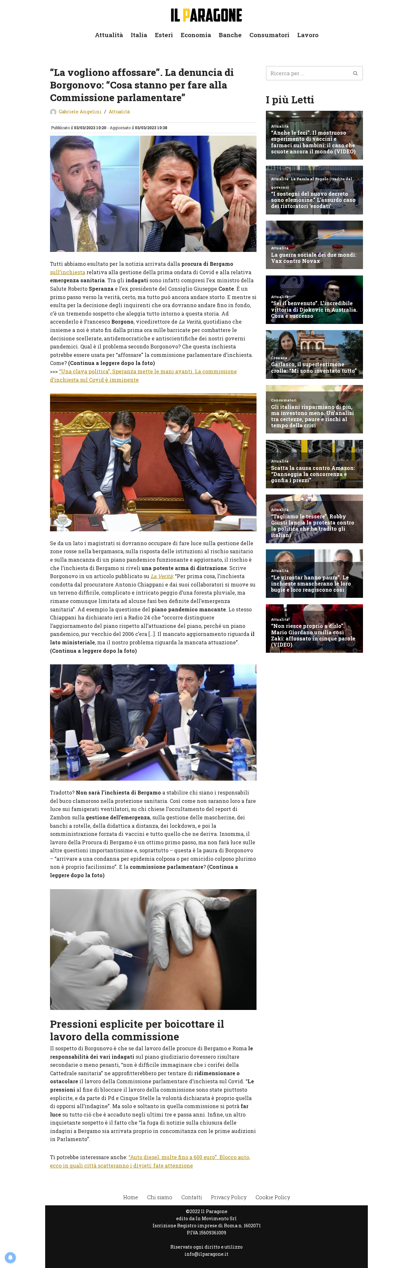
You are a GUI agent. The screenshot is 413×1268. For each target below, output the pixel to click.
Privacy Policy (229, 1197)
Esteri (164, 35)
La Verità (162, 576)
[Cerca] (355, 73)
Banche (230, 35)
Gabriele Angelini (80, 112)
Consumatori (269, 35)
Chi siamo (159, 1197)
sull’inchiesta (67, 272)
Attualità (109, 35)
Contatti (191, 1197)
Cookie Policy (273, 1197)
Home (130, 1197)
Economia (196, 35)
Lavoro (307, 35)
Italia (139, 35)
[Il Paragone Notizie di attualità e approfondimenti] (206, 14)
